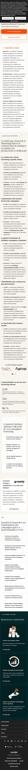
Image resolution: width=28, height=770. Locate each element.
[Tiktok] (25, 741)
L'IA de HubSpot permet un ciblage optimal (14, 457)
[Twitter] (15, 741)
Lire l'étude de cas (14, 509)
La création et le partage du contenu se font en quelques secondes (14, 466)
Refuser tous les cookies (20, 18)
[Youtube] (11, 741)
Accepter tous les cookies (8, 18)
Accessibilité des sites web (14, 763)
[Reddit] (22, 741)
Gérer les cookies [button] (14, 766)
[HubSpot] (14, 752)
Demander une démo (14, 37)
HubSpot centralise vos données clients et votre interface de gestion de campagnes (13, 447)
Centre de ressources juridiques (14, 758)
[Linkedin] (18, 741)
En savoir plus (6, 649)
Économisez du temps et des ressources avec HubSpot (14, 438)
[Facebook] (4, 741)
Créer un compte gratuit (14, 31)
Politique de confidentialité (11, 760)
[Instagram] (8, 741)
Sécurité (21, 760)
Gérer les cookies (14, 21)
